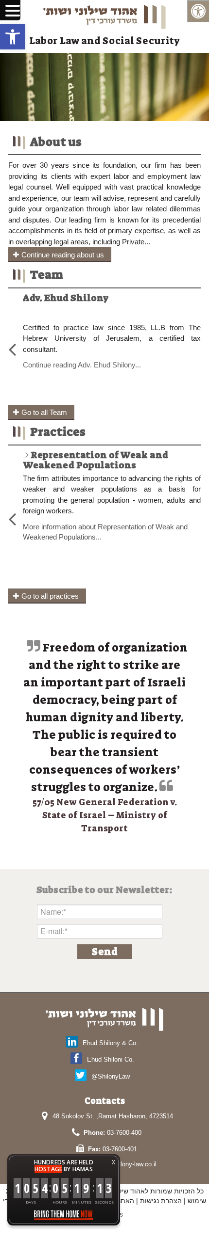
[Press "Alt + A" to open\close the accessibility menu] (198, 11)
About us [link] (56, 142)
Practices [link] (58, 432)
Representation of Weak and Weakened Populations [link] (95, 460)
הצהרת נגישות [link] (161, 1201)
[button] (104, 951)
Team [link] (46, 275)
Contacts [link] (105, 1101)
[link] (12, 36)
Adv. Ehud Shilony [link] (65, 298)
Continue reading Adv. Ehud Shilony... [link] (82, 365)
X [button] (113, 1162)
